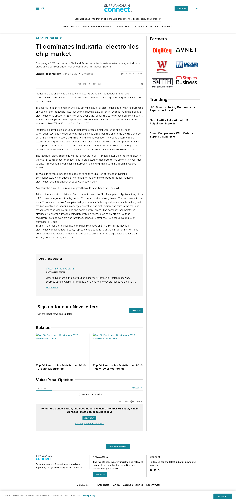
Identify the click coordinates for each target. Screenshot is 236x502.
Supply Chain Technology (97, 27)
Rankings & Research (146, 27)
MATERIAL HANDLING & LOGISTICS (128, 485)
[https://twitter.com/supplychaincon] (158, 469)
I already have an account (89, 423)
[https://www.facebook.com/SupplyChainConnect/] (151, 469)
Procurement (123, 27)
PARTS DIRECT (103, 485)
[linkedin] (84, 83)
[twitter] (89, 83)
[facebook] (79, 83)
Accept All (222, 496)
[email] (99, 83)
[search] (43, 9)
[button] (38, 9)
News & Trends (71, 27)
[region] (89, 395)
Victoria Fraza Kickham (48, 73)
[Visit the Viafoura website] (136, 401)
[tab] (44, 388)
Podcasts (167, 27)
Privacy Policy (89, 496)
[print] (142, 83)
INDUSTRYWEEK (153, 485)
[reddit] (94, 83)
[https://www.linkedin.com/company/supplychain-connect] (155, 469)
